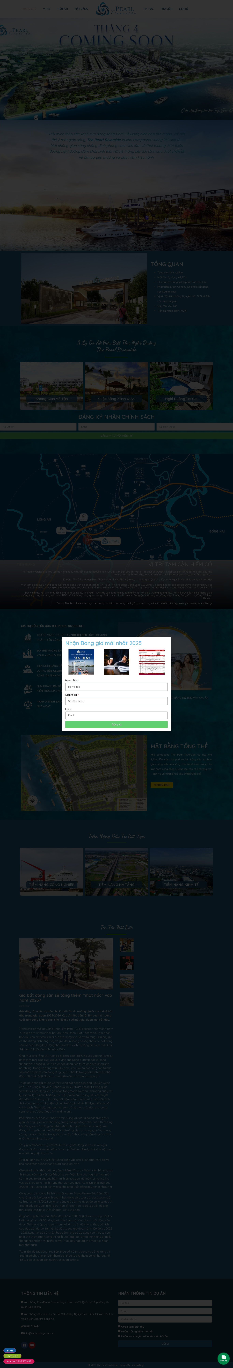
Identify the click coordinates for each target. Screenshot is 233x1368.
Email (10, 1350)
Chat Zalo (12, 1356)
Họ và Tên (71, 680)
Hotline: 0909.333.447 (19, 1361)
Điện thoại (71, 694)
